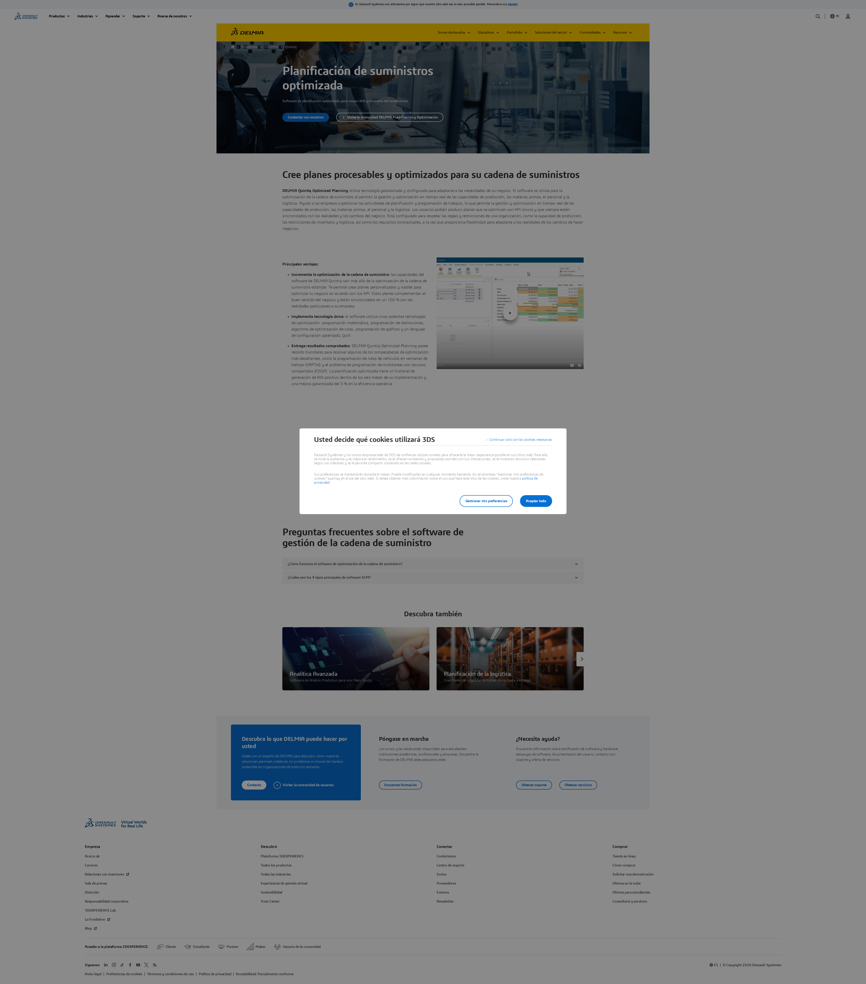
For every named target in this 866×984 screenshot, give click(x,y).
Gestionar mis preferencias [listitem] (486, 501)
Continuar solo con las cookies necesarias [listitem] (520, 439)
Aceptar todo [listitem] (536, 501)
